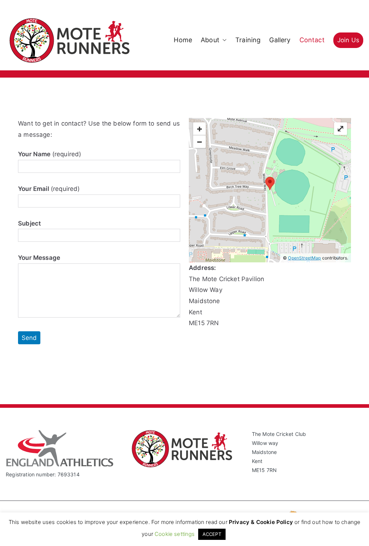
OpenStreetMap (304, 258)
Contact (312, 40)
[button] (223, 40)
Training (248, 40)
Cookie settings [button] (175, 533)
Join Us (348, 40)
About (210, 40)
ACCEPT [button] (212, 534)
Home (183, 40)
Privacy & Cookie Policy (261, 522)
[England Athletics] (60, 465)
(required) (49, 154)
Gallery (279, 40)
